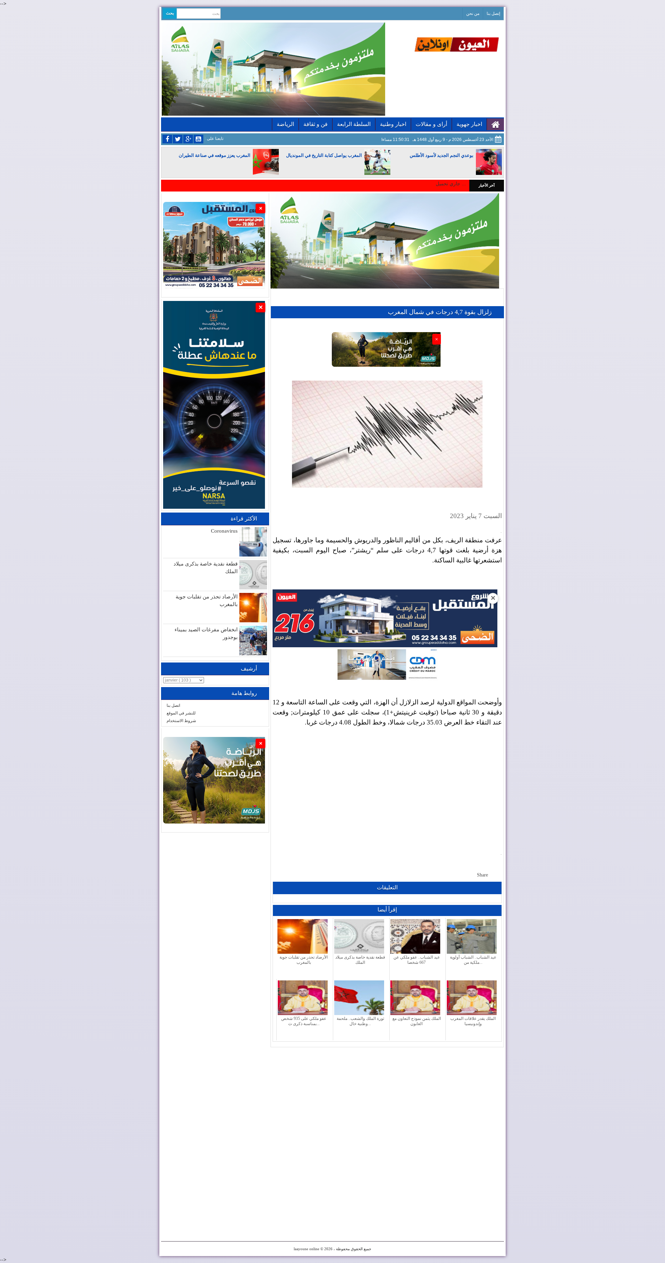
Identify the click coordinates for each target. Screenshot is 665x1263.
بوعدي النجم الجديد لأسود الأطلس (441, 155)
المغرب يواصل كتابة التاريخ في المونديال (324, 155)
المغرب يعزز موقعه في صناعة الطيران (214, 155)
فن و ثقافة (315, 124)
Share (482, 875)
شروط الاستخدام (181, 720)
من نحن (472, 13)
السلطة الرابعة (354, 124)
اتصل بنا (173, 705)
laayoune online (306, 1249)
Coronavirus (224, 531)
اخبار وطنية (393, 124)
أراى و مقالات (431, 124)
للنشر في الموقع (181, 713)
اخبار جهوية (469, 124)
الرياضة (285, 124)
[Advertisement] (387, 783)
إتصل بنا (493, 13)
